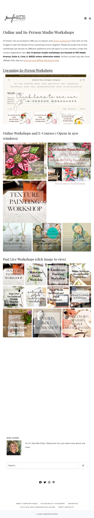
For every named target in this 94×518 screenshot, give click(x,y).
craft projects (66, 507)
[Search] (83, 465)
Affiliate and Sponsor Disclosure (37, 507)
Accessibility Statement (53, 503)
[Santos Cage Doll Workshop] (47, 323)
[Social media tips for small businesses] (58, 297)
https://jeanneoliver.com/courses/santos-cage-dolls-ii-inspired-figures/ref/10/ (76, 242)
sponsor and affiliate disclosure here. (41, 60)
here (27, 447)
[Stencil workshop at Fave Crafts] (80, 297)
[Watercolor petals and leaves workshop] (36, 297)
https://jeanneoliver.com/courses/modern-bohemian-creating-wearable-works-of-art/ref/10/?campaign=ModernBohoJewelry (17, 242)
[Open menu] (85, 18)
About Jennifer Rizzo (27, 503)
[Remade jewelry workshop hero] (76, 323)
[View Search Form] (90, 18)
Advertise (73, 503)
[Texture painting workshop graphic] (13, 274)
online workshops (61, 41)
